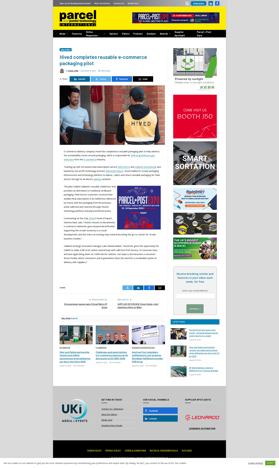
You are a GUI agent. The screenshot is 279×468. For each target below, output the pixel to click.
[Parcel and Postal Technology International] (78, 18)
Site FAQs (187, 450)
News (62, 33)
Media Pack (133, 3)
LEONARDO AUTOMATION (202, 428)
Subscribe (198, 3)
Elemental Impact (114, 170)
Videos (125, 33)
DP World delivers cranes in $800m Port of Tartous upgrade (203, 369)
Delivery (65, 49)
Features (77, 33)
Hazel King (73, 71)
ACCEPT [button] (270, 463)
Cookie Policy (94, 450)
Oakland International (145, 166)
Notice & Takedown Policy (164, 450)
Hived (92, 218)
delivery (98, 179)
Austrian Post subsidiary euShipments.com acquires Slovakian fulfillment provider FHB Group (147, 357)
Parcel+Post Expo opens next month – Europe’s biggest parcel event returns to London (203, 333)
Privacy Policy (113, 450)
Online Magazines (92, 34)
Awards (164, 33)
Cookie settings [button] (255, 463)
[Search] (187, 3)
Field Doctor (124, 166)
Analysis (151, 33)
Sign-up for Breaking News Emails (75, 3)
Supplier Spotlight (180, 34)
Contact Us (118, 3)
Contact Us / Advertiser (112, 409)
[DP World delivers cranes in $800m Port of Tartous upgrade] (179, 371)
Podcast (138, 33)
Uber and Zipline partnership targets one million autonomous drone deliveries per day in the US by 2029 (75, 357)
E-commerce (101, 348)
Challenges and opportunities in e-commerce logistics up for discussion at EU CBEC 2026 (112, 355)
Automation (65, 348)
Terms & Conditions (135, 450)
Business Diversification (143, 348)
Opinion (114, 33)
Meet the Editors (102, 3)
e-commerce (90, 159)
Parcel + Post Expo (204, 34)
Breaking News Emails (111, 425)
